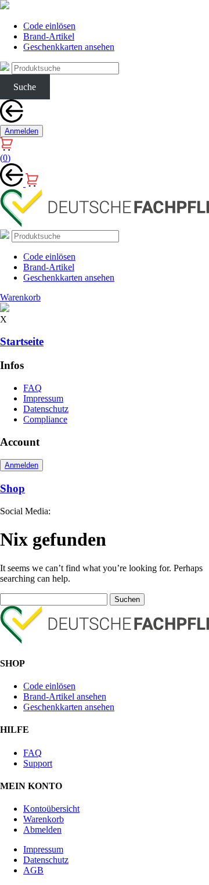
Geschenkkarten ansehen (68, 47)
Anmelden (21, 131)
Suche (24, 87)
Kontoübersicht (51, 809)
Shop (12, 488)
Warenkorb (43, 819)
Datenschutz (46, 409)
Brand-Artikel (48, 36)
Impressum (43, 398)
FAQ (32, 388)
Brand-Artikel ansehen (64, 696)
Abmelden (42, 829)
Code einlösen (49, 26)
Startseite (22, 341)
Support (37, 763)
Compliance (45, 419)
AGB (33, 870)
